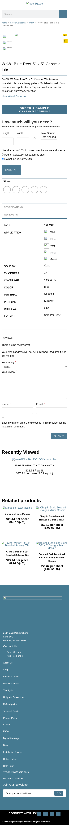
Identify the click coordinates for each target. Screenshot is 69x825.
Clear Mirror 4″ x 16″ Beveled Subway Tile (17, 553)
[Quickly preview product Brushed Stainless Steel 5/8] (66, 547)
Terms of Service (11, 711)
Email (40, 404)
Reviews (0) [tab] (11, 214)
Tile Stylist (8, 690)
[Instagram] (39, 814)
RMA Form (8, 766)
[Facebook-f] (52, 814)
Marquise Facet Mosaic (17, 514)
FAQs (6, 731)
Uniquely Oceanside (13, 697)
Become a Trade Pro (13, 778)
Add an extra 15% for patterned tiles (24, 154)
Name (6, 404)
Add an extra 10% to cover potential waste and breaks (34, 150)
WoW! (31, 23)
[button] (4, 4)
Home (4, 23)
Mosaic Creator (11, 683)
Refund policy (10, 704)
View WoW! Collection (14, 96)
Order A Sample (34, 109)
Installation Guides (12, 752)
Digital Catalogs (11, 738)
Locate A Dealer (11, 676)
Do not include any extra (18, 159)
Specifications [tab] (13, 207)
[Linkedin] (58, 814)
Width (20, 133)
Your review (9, 371)
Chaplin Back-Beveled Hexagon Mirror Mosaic (52, 518)
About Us (8, 662)
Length (5, 133)
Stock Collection (18, 23)
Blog (5, 745)
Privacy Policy (10, 718)
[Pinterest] (45, 814)
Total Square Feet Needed (48, 135)
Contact (7, 724)
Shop (6, 669)
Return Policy (10, 759)
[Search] (63, 14)
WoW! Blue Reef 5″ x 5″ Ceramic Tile (34, 465)
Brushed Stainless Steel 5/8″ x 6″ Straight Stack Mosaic (52, 557)
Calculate (11, 170)
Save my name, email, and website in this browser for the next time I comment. (34, 424)
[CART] (66, 4)
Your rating (9, 362)
